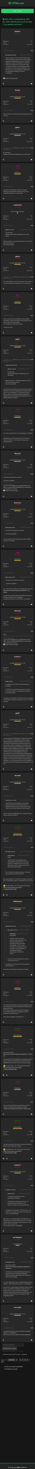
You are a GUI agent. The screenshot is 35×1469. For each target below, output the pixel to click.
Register (19, 11)
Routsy (17, 90)
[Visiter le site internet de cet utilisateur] (3, 895)
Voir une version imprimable (14, 1366)
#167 (32, 847)
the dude (17, 775)
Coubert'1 (17, 657)
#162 (32, 573)
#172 (32, 1141)
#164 (32, 677)
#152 (32, 110)
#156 (32, 277)
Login (14, 11)
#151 (32, 50)
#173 (32, 1185)
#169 (32, 1001)
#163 (32, 631)
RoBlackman (17, 901)
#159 (32, 430)
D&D (18, 1467)
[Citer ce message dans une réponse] (31, 83)
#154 (32, 186)
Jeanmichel (17, 205)
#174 (32, 1257)
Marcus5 (17, 453)
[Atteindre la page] (2, 1361)
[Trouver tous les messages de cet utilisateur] (3, 83)
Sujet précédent (8, 1351)
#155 (32, 225)
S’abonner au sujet (11, 1369)
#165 (32, 733)
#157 (32, 315)
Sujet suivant (18, 1351)
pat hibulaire (17, 1237)
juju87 (17, 339)
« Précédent (11, 1360)
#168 (32, 921)
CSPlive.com (17, 3)
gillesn (17, 127)
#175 (32, 1328)
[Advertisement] (17, 1388)
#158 (32, 359)
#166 (32, 796)
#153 (32, 148)
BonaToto (17, 503)
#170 (32, 1049)
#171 (32, 1102)
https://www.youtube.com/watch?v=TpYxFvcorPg (17, 1108)
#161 (32, 523)
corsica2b (17, 1307)
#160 (32, 474)
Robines (17, 31)
